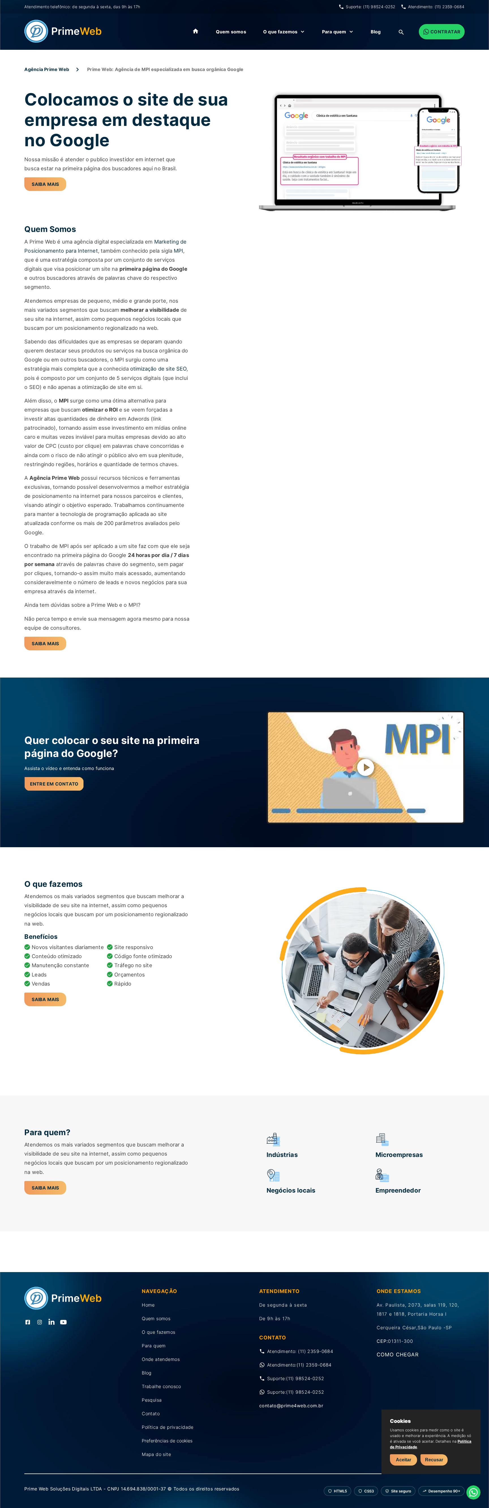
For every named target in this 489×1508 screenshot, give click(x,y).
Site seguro (401, 1491)
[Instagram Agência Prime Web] (39, 1323)
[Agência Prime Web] (63, 41)
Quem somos (231, 32)
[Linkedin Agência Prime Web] (51, 1323)
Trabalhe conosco (161, 1386)
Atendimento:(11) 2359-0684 (299, 1365)
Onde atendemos (161, 1359)
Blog (376, 32)
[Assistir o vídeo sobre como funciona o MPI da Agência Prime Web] (366, 767)
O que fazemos (280, 32)
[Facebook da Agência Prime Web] (27, 1323)
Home (148, 1305)
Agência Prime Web (46, 69)
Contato (151, 1413)
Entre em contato (54, 784)
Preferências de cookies (167, 1441)
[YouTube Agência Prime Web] (63, 1323)
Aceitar (403, 1459)
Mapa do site (156, 1454)
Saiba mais (45, 184)
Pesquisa (152, 1400)
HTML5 (340, 1491)
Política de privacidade (168, 1427)
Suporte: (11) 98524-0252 (370, 6)
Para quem (334, 32)
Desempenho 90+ (444, 1491)
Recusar (434, 1459)
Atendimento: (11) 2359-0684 (436, 6)
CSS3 (369, 1491)
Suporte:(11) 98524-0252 (295, 1378)
